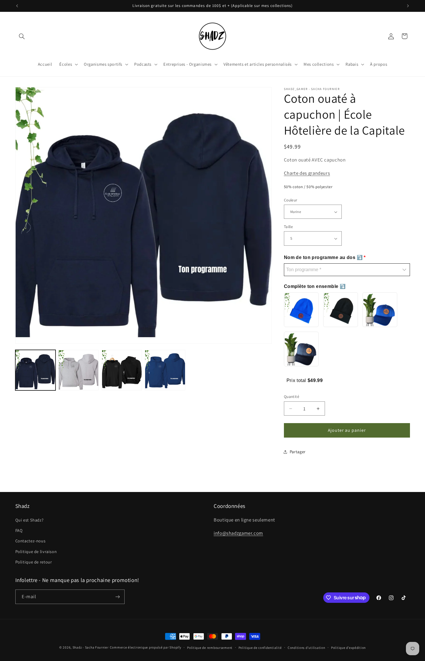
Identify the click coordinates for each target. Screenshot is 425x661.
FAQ (19, 530)
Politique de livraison (36, 551)
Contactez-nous (30, 541)
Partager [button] (298, 451)
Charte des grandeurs (307, 173)
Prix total (297, 380)
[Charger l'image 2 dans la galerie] (78, 370)
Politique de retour (33, 562)
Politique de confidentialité (260, 647)
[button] (22, 36)
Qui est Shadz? (29, 520)
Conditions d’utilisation (306, 647)
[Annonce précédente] (17, 6)
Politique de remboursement (209, 647)
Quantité (291, 396)
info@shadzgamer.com (238, 533)
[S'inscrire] (117, 597)
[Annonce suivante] (408, 6)
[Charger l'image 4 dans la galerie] (165, 370)
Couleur (291, 200)
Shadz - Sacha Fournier (91, 647)
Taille (288, 226)
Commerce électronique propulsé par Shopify (145, 647)
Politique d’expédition (348, 647)
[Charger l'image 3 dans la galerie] (122, 370)
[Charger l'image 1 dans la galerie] (35, 370)
